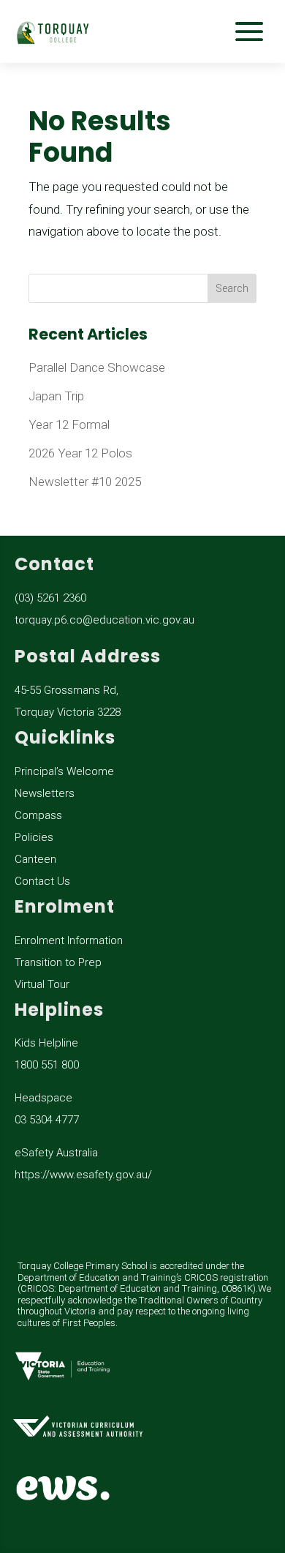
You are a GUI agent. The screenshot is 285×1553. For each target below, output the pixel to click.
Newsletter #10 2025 (84, 481)
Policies (34, 837)
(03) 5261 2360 (50, 598)
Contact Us (42, 881)
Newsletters (45, 793)
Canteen (35, 859)
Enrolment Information (69, 940)
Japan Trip (56, 396)
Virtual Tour (42, 984)
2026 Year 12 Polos (80, 453)
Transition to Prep (58, 962)
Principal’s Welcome (64, 771)
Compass (38, 815)
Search (232, 288)
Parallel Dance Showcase (96, 367)
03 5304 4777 (47, 1119)
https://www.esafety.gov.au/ (83, 1174)
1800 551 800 (47, 1064)
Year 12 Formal (69, 424)
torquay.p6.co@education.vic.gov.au (104, 619)
